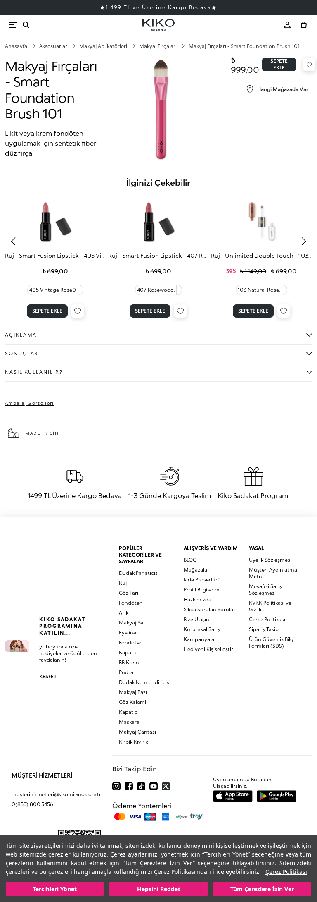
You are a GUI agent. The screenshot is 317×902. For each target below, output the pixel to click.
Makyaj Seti (133, 623)
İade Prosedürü (202, 580)
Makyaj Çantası (137, 732)
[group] (55, 257)
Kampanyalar (200, 639)
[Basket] (304, 25)
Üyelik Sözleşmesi (270, 560)
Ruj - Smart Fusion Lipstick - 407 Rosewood (158, 255)
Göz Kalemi (132, 702)
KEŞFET (48, 676)
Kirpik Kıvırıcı (134, 742)
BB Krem (129, 662)
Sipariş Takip (264, 629)
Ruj (123, 583)
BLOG (190, 560)
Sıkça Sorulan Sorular (209, 609)
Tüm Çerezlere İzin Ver (262, 889)
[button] (13, 241)
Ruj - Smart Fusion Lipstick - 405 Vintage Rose (55, 255)
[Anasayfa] (158, 25)
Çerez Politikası (286, 872)
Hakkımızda (197, 599)
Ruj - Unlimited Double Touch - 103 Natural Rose (261, 255)
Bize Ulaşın (196, 619)
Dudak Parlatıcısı (139, 573)
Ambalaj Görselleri (29, 403)
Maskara (129, 722)
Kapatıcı (129, 652)
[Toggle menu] (13, 25)
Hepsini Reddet (158, 889)
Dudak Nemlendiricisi (144, 682)
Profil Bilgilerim (202, 589)
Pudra (126, 672)
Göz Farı (128, 593)
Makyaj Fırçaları (158, 46)
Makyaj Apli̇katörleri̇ (103, 46)
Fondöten (131, 603)
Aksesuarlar (54, 46)
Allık (123, 613)
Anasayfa (16, 46)
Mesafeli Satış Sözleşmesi (265, 589)
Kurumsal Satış (202, 629)
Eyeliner (128, 632)
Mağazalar (196, 570)
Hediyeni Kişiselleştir (208, 649)
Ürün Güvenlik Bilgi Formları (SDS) (272, 642)
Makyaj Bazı (133, 692)
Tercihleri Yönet (55, 889)
